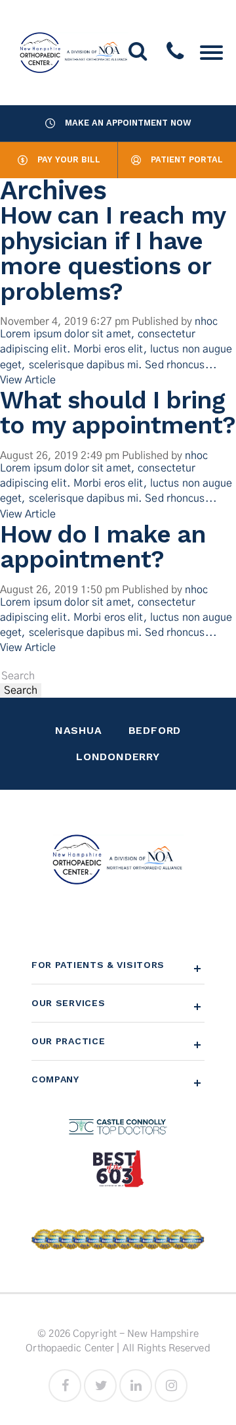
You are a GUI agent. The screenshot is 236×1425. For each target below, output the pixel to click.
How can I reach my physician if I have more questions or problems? (112, 253)
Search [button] (20, 690)
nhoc (206, 321)
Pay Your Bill (68, 159)
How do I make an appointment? (103, 546)
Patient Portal (187, 159)
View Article (28, 380)
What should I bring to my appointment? (117, 412)
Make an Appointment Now (128, 123)
